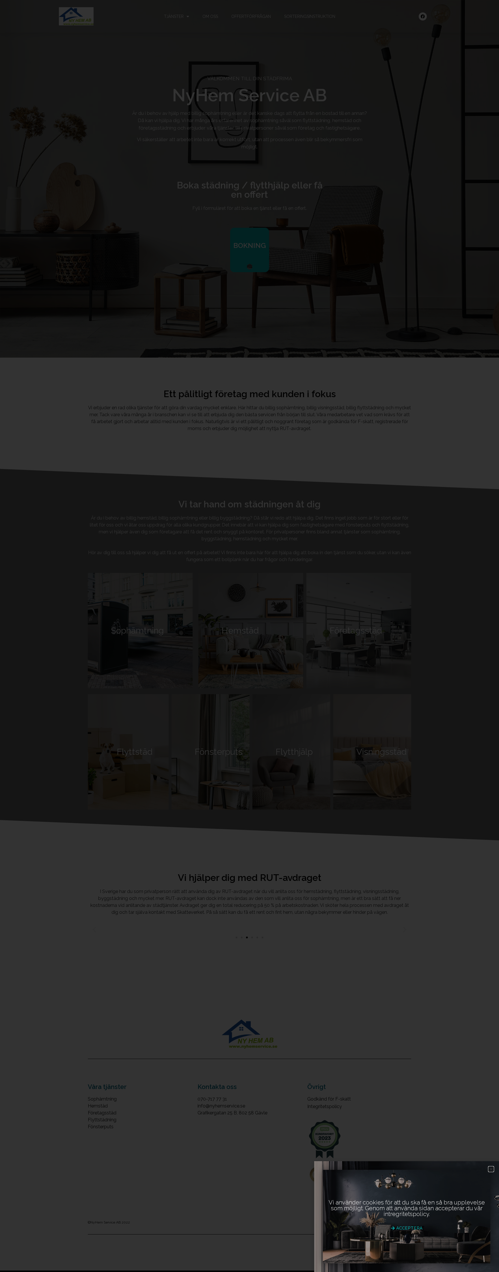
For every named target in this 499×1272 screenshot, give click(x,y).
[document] (249, 636)
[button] (491, 1169)
